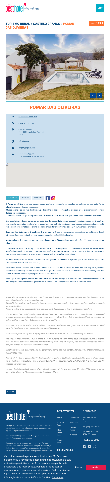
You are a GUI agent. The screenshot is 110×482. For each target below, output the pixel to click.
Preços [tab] (25, 198)
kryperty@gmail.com (27, 148)
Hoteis (59, 418)
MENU (100, 8)
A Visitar (73, 435)
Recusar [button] (79, 467)
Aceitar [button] (95, 467)
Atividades (74, 422)
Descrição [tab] (12, 198)
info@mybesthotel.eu (91, 427)
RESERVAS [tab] (38, 198)
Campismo (74, 418)
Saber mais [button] (57, 477)
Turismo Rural (18, 24)
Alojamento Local (59, 432)
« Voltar (10, 391)
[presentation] (93, 95)
